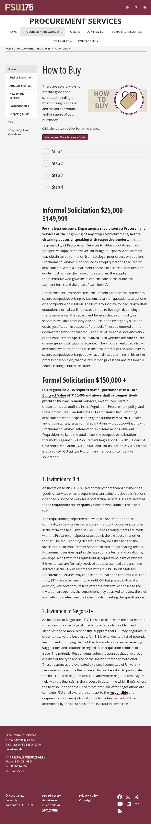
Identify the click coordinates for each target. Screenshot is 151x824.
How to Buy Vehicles (16, 96)
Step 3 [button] (57, 175)
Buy (11, 69)
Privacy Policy (88, 795)
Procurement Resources (41, 32)
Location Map (15, 749)
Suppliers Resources (127, 32)
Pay (10, 122)
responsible (61, 505)
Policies (74, 32)
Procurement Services (75, 21)
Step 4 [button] (57, 187)
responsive (85, 505)
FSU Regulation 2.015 (58, 390)
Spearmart (61, 41)
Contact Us (87, 41)
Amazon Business (20, 85)
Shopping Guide (19, 114)
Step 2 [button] (57, 163)
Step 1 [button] (57, 151)
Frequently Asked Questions (19, 132)
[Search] (136, 7)
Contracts (95, 32)
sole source (135, 338)
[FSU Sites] (145, 7)
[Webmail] (127, 7)
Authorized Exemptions (95, 412)
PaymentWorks (19, 106)
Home (13, 32)
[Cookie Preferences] (120, 811)
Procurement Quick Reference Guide (65, 137)
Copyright (86, 800)
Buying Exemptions (21, 77)
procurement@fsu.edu (29, 757)
